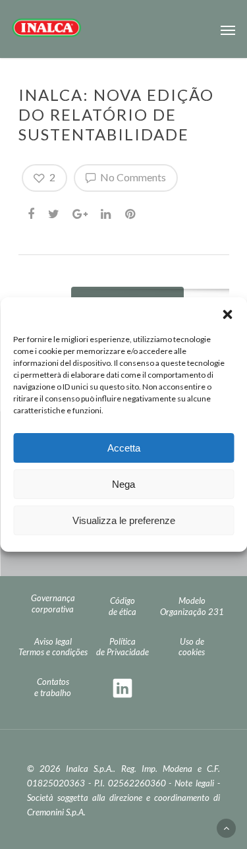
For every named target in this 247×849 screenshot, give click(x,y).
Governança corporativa (53, 603)
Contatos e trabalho (52, 687)
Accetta (123, 448)
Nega (123, 484)
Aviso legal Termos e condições (53, 647)
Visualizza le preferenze (123, 520)
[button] (227, 313)
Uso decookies (191, 647)
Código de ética (122, 606)
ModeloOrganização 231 (192, 606)
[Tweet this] (54, 211)
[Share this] (32, 211)
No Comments (132, 177)
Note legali (194, 783)
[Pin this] (131, 211)
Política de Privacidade (122, 647)
